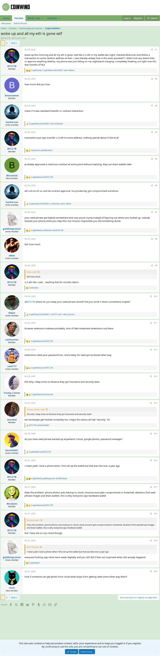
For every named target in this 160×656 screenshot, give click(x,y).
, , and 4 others (53, 70)
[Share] (152, 50)
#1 (156, 49)
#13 (155, 376)
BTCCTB (6, 38)
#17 (155, 487)
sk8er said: (31, 272)
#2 (156, 79)
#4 (156, 132)
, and (46, 124)
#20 (155, 571)
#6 (156, 185)
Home (6, 18)
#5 (156, 159)
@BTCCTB (30, 301)
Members (52, 18)
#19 (155, 540)
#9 (156, 265)
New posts (6, 23)
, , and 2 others (50, 204)
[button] (42, 18)
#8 (156, 239)
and (41, 150)
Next (13, 43)
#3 (156, 105)
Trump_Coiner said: (36, 409)
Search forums (20, 23)
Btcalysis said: (33, 520)
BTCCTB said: (33, 547)
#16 (155, 460)
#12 (155, 349)
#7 (156, 212)
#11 (155, 323)
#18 (155, 513)
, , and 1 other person (51, 314)
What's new (34, 18)
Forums (18, 18)
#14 (155, 403)
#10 (155, 296)
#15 (155, 433)
